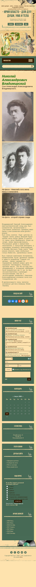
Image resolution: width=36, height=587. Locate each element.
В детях (10, 488)
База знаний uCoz (12, 467)
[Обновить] (28, 358)
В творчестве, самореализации (17, 497)
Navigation (7, 60)
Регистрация (19, 24)
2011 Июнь (10, 523)
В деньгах (11, 493)
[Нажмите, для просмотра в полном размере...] (17, 140)
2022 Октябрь (11, 533)
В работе (11, 490)
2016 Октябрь (11, 525)
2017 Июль (10, 529)
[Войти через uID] (9, 301)
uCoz (21, 557)
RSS (25, 20)
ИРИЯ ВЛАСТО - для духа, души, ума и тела (18, 14)
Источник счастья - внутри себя (18, 499)
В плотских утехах (14, 495)
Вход (26, 24)
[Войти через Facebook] (16, 301)
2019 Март (10, 531)
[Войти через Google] (23, 301)
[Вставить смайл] (30, 358)
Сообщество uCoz (12, 463)
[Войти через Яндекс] (19, 301)
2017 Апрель (11, 527)
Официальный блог (13, 460)
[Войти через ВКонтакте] (12, 301)
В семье (11, 486)
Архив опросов (18, 503)
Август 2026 (18, 396)
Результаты (9, 503)
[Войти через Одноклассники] (26, 301)
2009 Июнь (10, 521)
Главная (11, 24)
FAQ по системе (12, 465)
